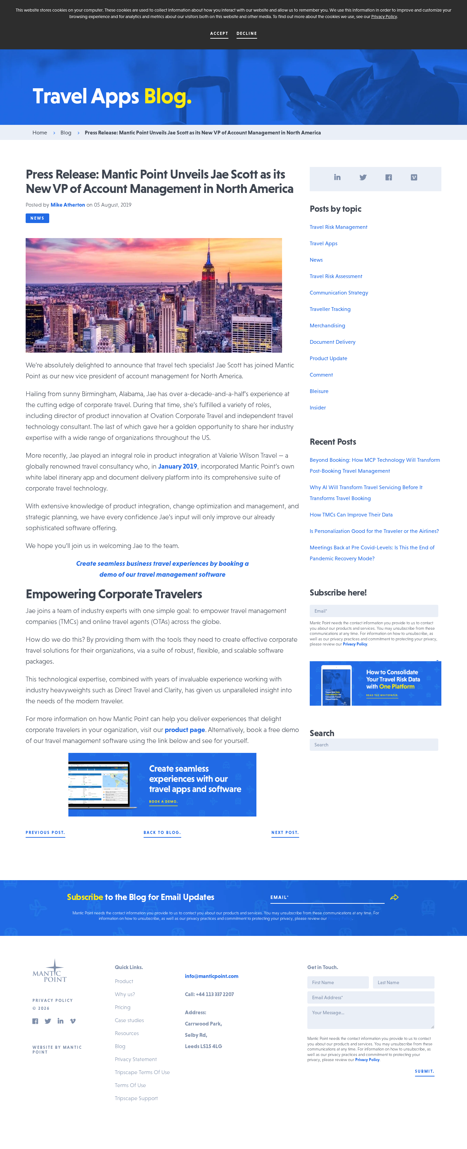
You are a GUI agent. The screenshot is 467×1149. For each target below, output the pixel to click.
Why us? (125, 994)
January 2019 (177, 466)
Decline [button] (247, 33)
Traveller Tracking (330, 309)
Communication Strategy (339, 292)
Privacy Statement (136, 1059)
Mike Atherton (68, 204)
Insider (318, 407)
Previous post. (45, 832)
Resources (127, 1033)
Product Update (328, 358)
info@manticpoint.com (211, 976)
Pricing (123, 1007)
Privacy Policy (384, 16)
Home (39, 132)
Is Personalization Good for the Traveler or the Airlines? (374, 531)
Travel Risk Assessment (336, 276)
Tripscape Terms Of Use (142, 1072)
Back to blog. (162, 832)
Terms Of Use (130, 1085)
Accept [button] (219, 33)
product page (185, 729)
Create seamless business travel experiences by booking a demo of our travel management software (162, 569)
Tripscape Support (136, 1098)
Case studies (129, 1020)
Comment (321, 374)
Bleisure (319, 391)
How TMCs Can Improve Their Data (351, 514)
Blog (66, 132)
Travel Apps (323, 243)
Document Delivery (333, 342)
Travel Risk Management (339, 227)
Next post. (285, 832)
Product (124, 981)
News (37, 218)
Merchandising (327, 325)
